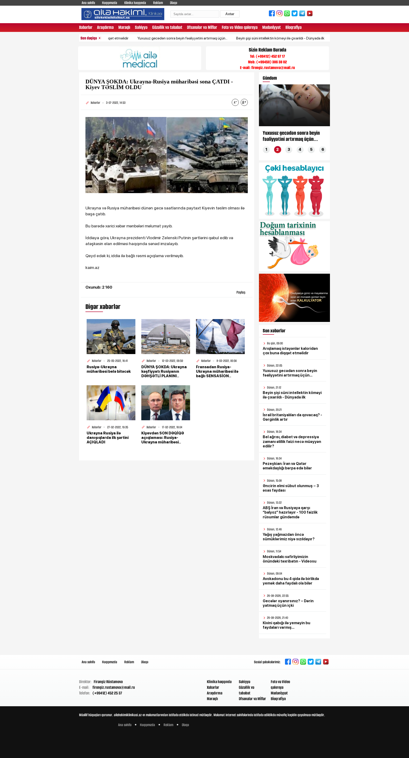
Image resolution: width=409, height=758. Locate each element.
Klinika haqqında (135, 2)
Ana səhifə (88, 2)
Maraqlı (124, 27)
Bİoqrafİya (293, 27)
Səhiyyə (141, 27)
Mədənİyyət (271, 27)
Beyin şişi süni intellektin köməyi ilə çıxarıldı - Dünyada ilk (261, 38)
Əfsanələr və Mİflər (202, 27)
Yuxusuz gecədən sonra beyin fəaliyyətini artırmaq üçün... (163, 38)
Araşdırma (105, 27)
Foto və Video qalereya (240, 27)
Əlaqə (173, 2)
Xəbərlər (85, 27)
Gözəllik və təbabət (167, 27)
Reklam (158, 2)
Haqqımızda (109, 2)
